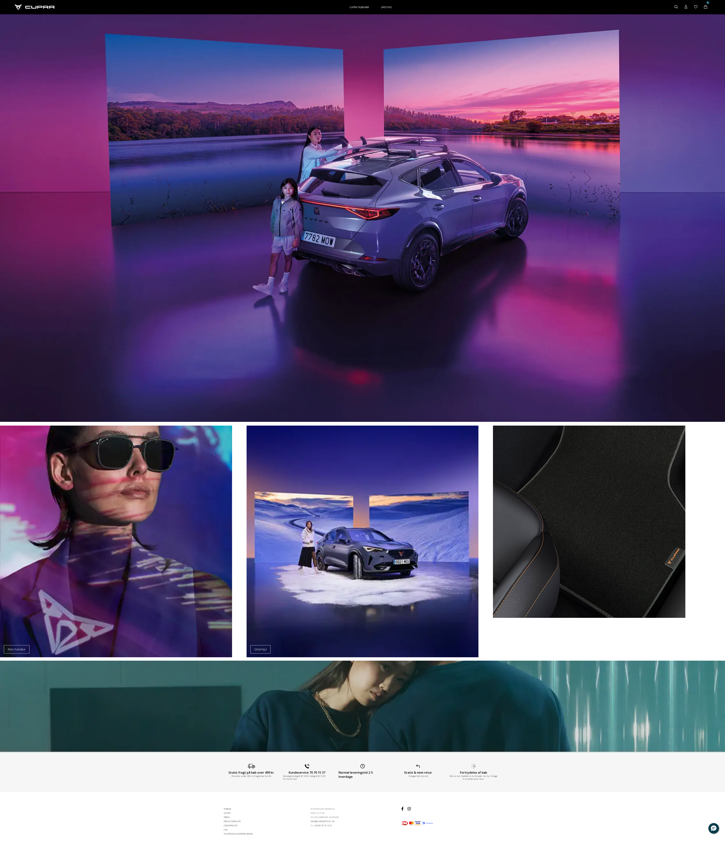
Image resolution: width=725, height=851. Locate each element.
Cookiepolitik (231, 825)
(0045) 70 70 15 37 (323, 825)
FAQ (226, 829)
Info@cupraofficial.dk (323, 821)
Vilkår (227, 813)
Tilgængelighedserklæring (238, 833)
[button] (713, 828)
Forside (227, 808)
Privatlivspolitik (232, 821)
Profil (227, 817)
